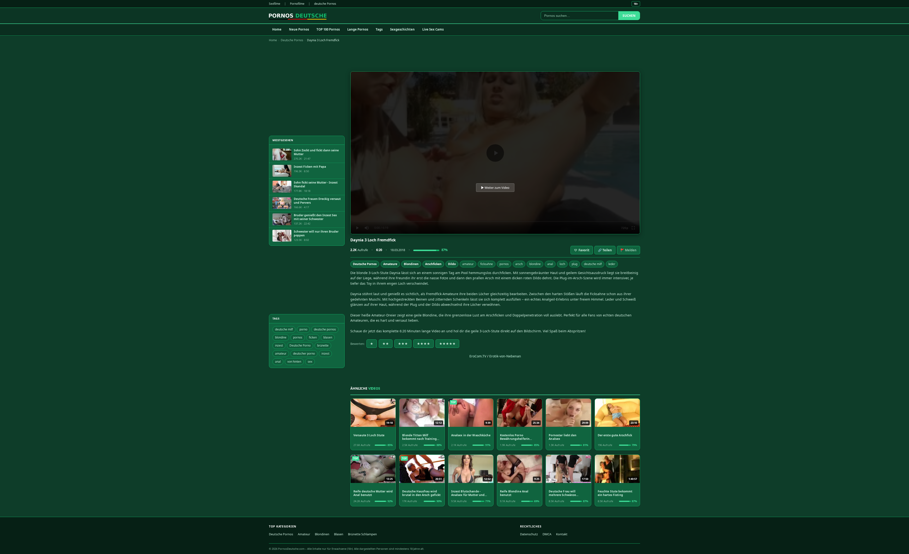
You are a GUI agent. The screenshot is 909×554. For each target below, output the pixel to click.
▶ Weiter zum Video (495, 187)
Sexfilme (274, 4)
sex (310, 362)
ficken (313, 337)
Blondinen (411, 264)
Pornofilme (297, 4)
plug (574, 264)
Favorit (581, 250)
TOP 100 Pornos (328, 29)
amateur (468, 264)
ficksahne (486, 264)
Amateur (304, 534)
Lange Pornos (357, 29)
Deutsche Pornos (292, 40)
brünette (323, 345)
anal (550, 264)
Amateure (390, 264)
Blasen (338, 534)
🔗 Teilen (605, 250)
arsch (519, 264)
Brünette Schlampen (362, 534)
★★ (385, 344)
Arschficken (433, 264)
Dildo (452, 264)
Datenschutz (529, 534)
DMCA (547, 534)
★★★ (403, 344)
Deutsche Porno (300, 345)
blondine (535, 264)
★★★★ (423, 344)
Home (276, 29)
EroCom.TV (477, 356)
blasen (327, 337)
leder (611, 264)
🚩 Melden (628, 250)
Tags (379, 29)
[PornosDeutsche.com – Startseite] (297, 15)
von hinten (294, 362)
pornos (504, 264)
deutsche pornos (325, 329)
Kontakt (561, 534)
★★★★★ (447, 344)
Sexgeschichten (402, 29)
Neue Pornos (299, 29)
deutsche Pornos (325, 4)
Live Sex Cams (433, 29)
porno (303, 329)
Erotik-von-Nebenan (505, 356)
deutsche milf (593, 264)
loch (562, 264)
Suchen (629, 16)
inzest (279, 345)
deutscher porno (304, 353)
